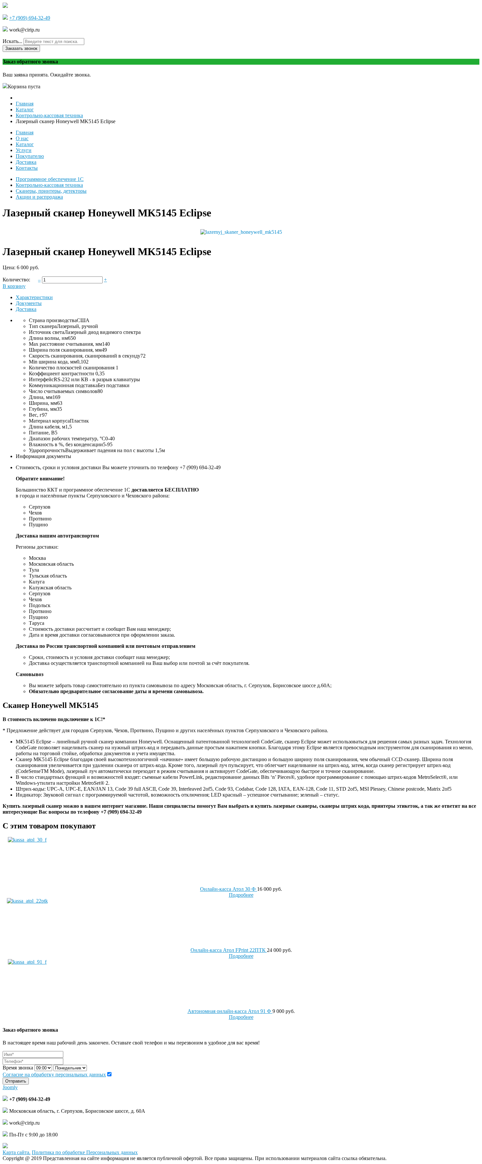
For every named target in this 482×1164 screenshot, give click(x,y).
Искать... (12, 41)
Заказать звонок (21, 48)
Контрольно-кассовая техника (49, 185)
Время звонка (18, 1067)
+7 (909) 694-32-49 (29, 18)
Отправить (15, 1081)
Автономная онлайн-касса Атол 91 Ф (230, 1011)
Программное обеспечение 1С (50, 179)
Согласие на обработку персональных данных (54, 1074)
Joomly (10, 1087)
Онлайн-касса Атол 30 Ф (228, 889)
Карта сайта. (16, 1152)
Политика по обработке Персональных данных (85, 1152)
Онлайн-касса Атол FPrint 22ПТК (229, 950)
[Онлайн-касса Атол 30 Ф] (27, 840)
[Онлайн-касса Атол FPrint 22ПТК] (27, 901)
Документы (29, 303)
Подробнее (241, 895)
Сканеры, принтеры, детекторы (51, 191)
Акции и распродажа (39, 197)
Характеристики (34, 297)
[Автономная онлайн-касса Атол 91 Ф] (27, 962)
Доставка (26, 309)
